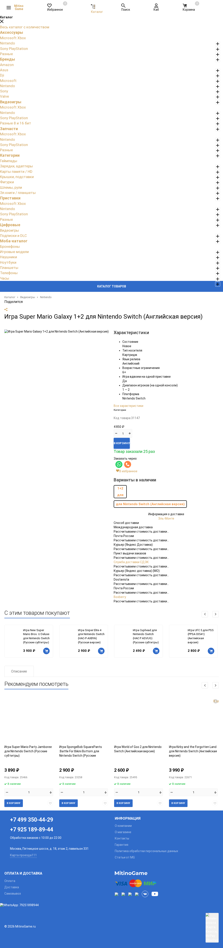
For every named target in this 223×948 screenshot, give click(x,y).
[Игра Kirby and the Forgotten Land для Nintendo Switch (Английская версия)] (193, 720)
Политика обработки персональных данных (146, 851)
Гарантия (121, 844)
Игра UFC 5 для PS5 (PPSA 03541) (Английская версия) (200, 636)
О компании (123, 825)
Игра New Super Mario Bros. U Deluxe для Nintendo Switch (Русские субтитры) (36, 636)
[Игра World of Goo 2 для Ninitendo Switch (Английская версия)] (138, 720)
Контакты (122, 838)
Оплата (9, 880)
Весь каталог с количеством (24, 27)
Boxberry (120, 597)
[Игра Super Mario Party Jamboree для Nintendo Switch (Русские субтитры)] (29, 720)
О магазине (123, 832)
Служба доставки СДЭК (131, 562)
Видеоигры (27, 297)
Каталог (9, 297)
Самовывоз (12, 893)
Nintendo (46, 297)
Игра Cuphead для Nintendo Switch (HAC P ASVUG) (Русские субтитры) (146, 636)
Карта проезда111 (23, 855)
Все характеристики (128, 406)
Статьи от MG (125, 857)
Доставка (11, 887)
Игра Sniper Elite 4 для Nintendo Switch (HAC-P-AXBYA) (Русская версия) (91, 636)
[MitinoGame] (167, 873)
